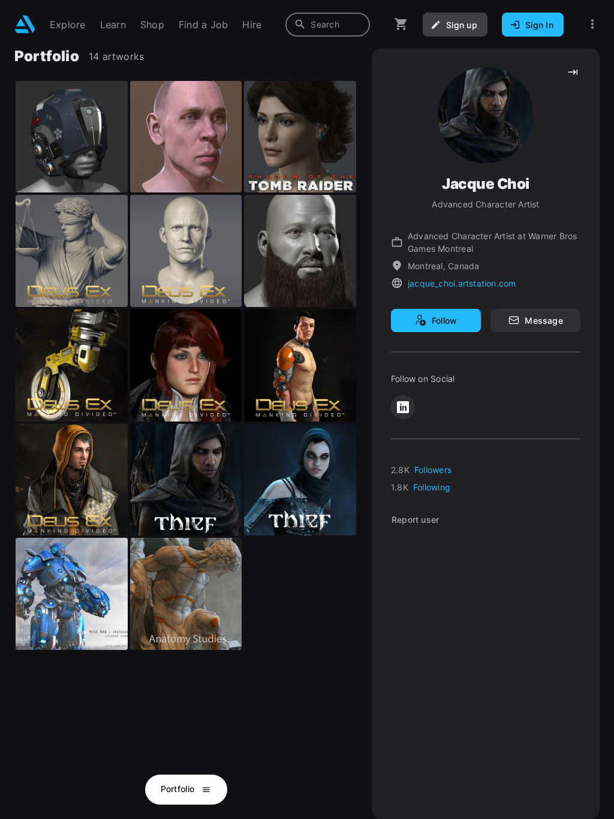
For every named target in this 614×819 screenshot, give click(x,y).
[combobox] (327, 25)
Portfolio (179, 789)
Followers (433, 470)
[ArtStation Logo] (24, 24)
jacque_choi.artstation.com (462, 283)
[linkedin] (403, 407)
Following (431, 487)
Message (543, 320)
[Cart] (401, 24)
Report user (415, 519)
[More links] (592, 24)
